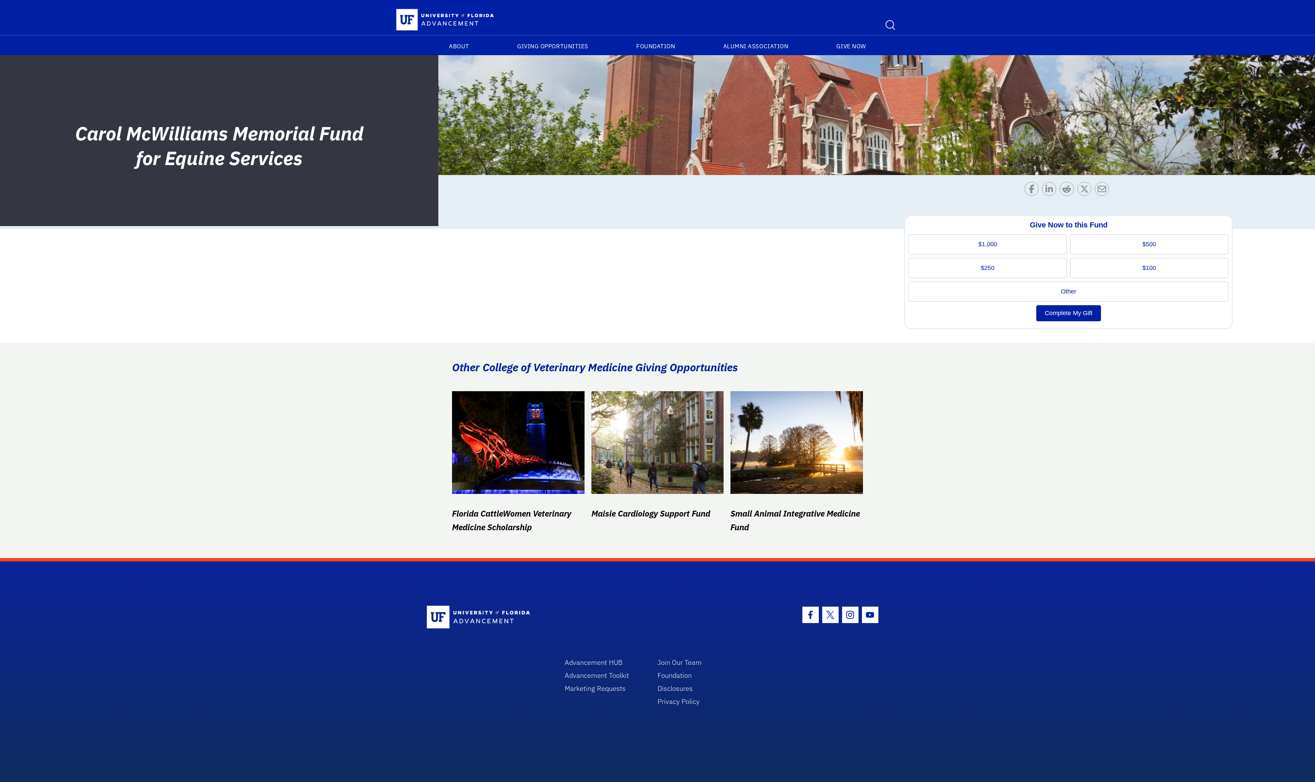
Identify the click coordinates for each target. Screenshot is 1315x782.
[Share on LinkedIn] (1051, 190)
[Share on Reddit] (1068, 190)
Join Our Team (680, 662)
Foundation (655, 46)
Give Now (851, 46)
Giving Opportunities (552, 46)
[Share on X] (1086, 190)
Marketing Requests (595, 688)
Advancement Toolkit (597, 675)
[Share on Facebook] (1033, 190)
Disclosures (675, 688)
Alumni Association (756, 46)
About (459, 46)
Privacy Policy (679, 701)
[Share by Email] (1103, 190)
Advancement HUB (594, 662)
